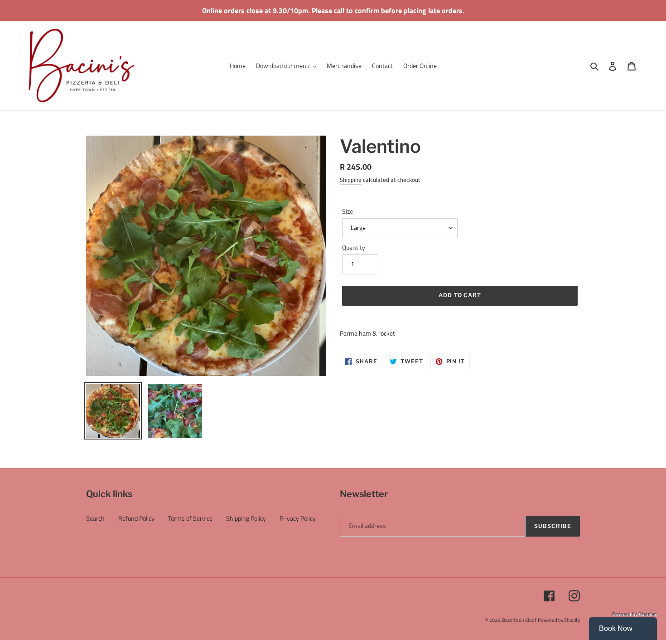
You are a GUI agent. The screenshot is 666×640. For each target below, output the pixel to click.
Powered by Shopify (559, 620)
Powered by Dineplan (634, 613)
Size (347, 211)
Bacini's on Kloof (519, 620)
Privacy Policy (298, 518)
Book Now (615, 628)
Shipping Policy (246, 518)
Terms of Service (190, 518)
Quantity (353, 247)
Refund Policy (136, 518)
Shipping (351, 179)
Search (95, 518)
